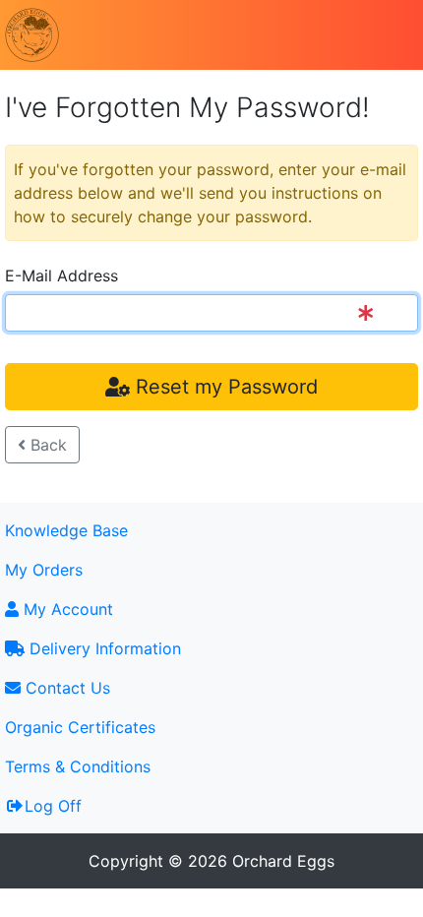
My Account (66, 609)
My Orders (44, 570)
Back (46, 445)
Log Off (53, 806)
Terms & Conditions (78, 766)
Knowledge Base (66, 530)
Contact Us (65, 688)
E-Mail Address (61, 275)
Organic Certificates (80, 727)
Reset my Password (224, 386)
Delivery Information (103, 648)
